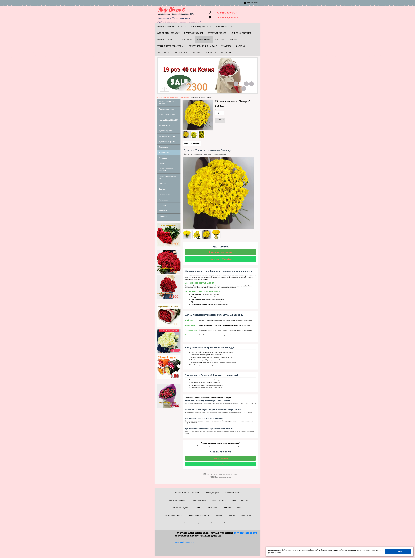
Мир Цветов (171, 9)
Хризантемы (184, 97)
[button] (162, 89)
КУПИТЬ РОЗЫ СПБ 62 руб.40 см (167, 97)
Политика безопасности (184, 542)
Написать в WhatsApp (220, 259)
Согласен (398, 551)
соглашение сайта (245, 532)
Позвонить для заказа (220, 252)
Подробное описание (192, 143)
